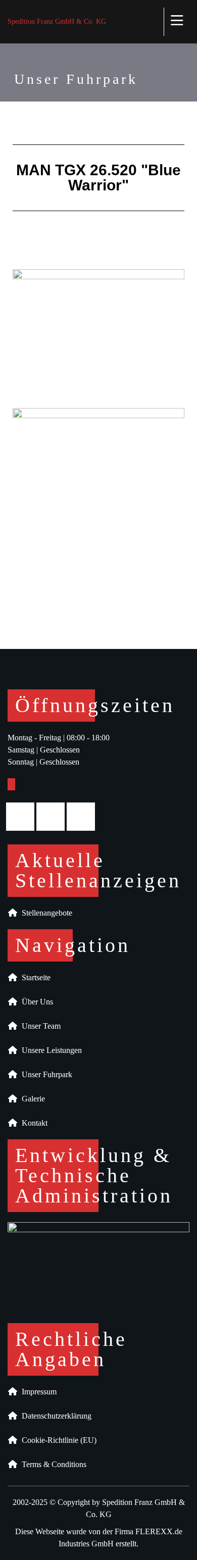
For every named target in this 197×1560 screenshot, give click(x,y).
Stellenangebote (45, 913)
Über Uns (35, 1001)
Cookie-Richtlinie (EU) (57, 1440)
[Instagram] (53, 816)
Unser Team (39, 1026)
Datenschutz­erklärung (54, 1416)
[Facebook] (23, 816)
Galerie (31, 1098)
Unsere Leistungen (50, 1050)
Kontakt (32, 1123)
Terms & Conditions (52, 1464)
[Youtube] (83, 816)
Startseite (34, 977)
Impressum (37, 1391)
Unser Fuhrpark (45, 1074)
